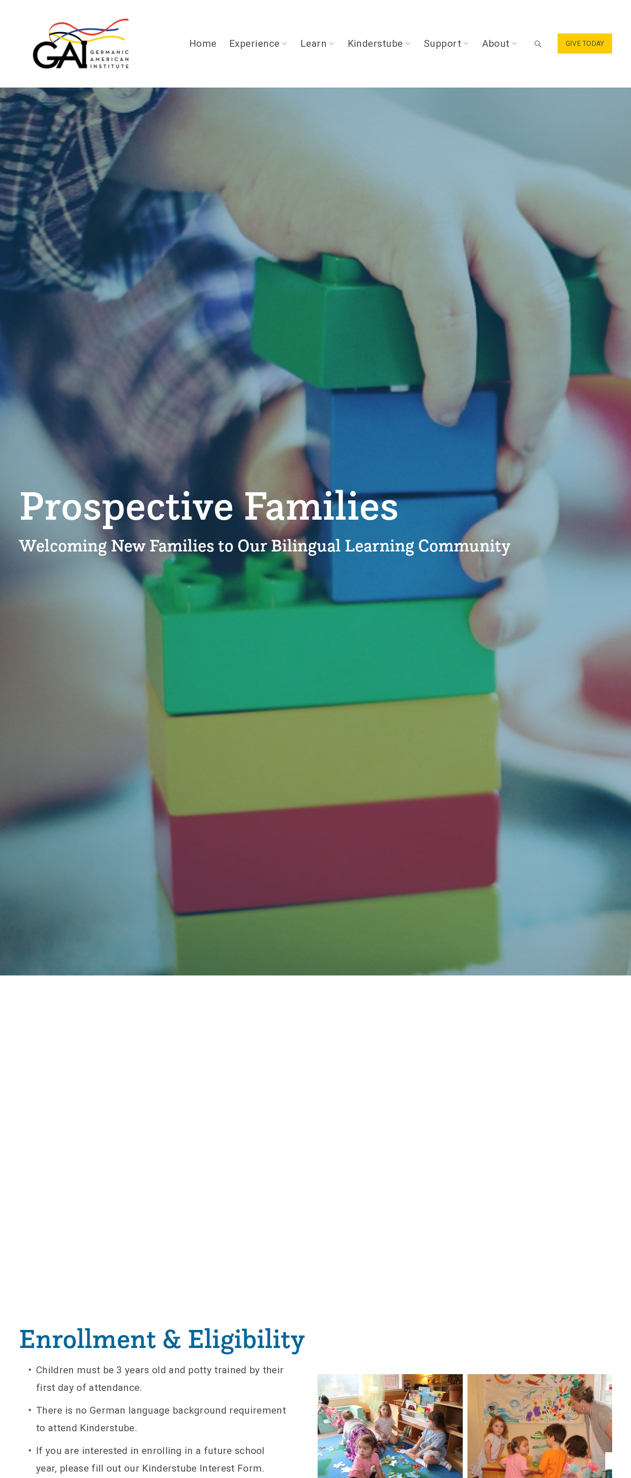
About (496, 43)
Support (442, 43)
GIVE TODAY (585, 43)
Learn (313, 43)
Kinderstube (375, 43)
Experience (254, 43)
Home (203, 43)
